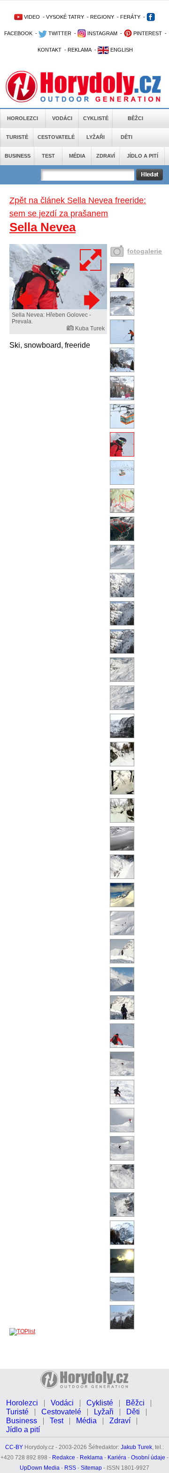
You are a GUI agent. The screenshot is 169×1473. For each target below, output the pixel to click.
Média (77, 156)
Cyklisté (95, 118)
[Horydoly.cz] (84, 84)
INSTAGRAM (101, 33)
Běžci (135, 118)
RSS (70, 1468)
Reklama (91, 1457)
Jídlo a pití (142, 156)
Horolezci (22, 118)
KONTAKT (49, 50)
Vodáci (62, 118)
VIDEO (31, 17)
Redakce (63, 1457)
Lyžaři (95, 137)
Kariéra (117, 1457)
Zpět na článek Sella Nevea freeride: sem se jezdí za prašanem (77, 207)
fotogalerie (144, 251)
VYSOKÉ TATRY (65, 17)
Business (18, 156)
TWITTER (59, 33)
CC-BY (14, 1447)
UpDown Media (40, 1468)
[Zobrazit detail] (122, 285)
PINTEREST (147, 33)
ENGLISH (121, 50)
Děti (126, 137)
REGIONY (102, 17)
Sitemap (91, 1468)
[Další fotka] (90, 300)
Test (48, 156)
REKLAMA (80, 50)
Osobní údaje (148, 1457)
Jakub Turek (136, 1447)
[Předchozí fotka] (26, 300)
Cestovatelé (56, 137)
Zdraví (105, 156)
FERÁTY (130, 17)
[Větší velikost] (91, 260)
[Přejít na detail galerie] (58, 307)
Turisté (17, 137)
